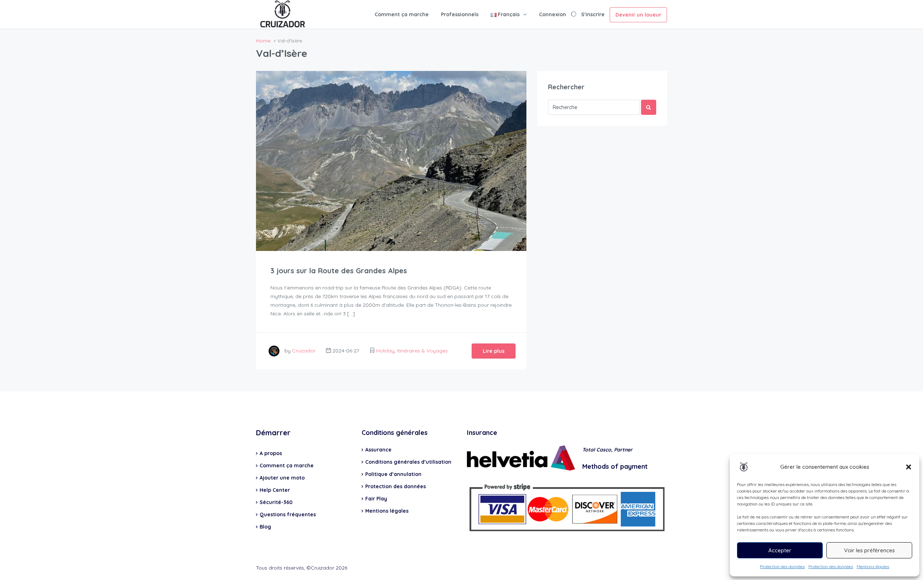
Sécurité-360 (276, 502)
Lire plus (493, 351)
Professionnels (459, 14)
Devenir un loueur (638, 15)
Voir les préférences (869, 550)
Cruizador (303, 350)
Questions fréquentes (288, 514)
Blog (265, 526)
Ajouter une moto (282, 478)
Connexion (552, 14)
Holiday (385, 350)
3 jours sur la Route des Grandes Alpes (338, 270)
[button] (908, 467)
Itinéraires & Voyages (422, 350)
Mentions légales (873, 566)
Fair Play (376, 498)
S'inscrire (593, 14)
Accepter (779, 550)
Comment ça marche (402, 14)
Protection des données (782, 566)
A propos (271, 453)
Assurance (378, 449)
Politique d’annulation (393, 474)
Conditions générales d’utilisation (408, 462)
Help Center (275, 490)
